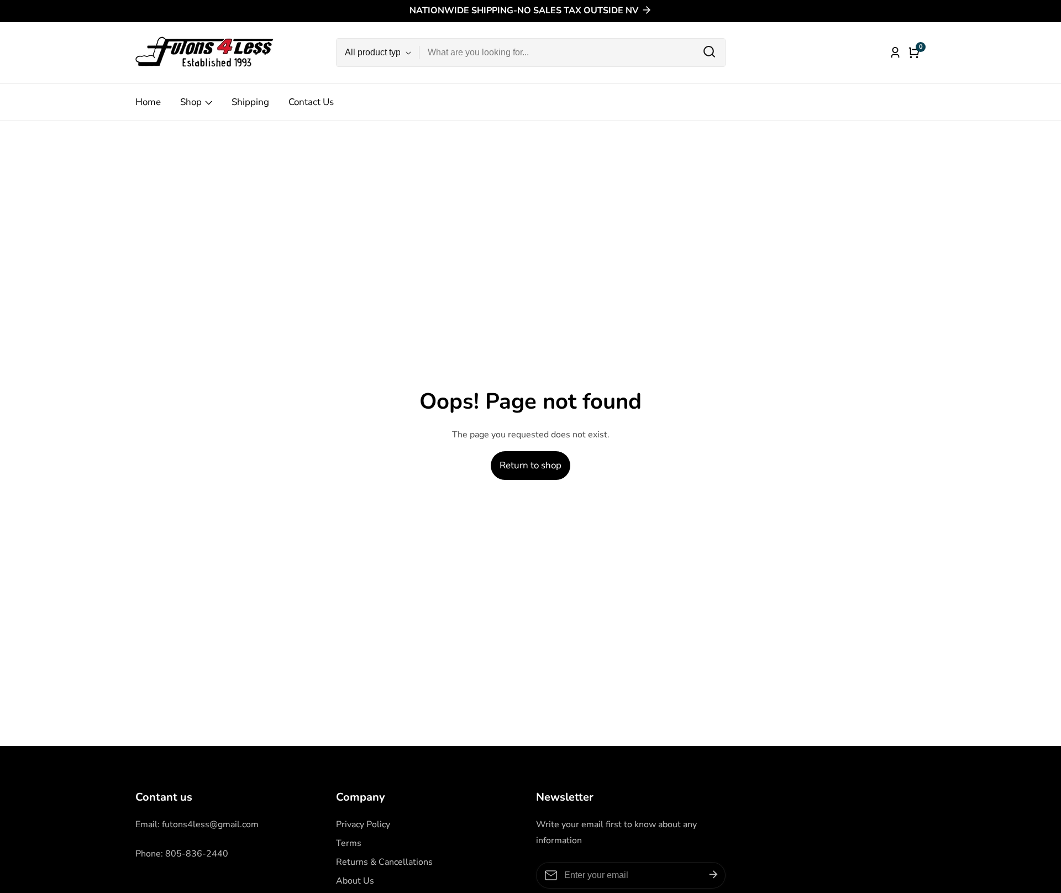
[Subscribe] (713, 875)
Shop (191, 102)
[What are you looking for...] (709, 52)
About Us (355, 881)
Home (148, 102)
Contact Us (311, 102)
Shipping (250, 102)
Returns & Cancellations (384, 862)
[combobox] (572, 52)
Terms (348, 843)
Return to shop (530, 465)
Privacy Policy (363, 824)
